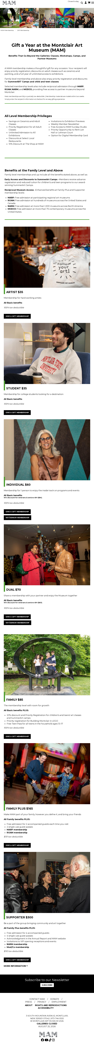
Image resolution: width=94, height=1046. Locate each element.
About (29, 1005)
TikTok (50, 1039)
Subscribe (47, 985)
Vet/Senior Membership (17, 518)
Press (28, 1002)
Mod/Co (11, 947)
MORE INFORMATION (15, 966)
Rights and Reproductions (51, 1005)
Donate (54, 999)
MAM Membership (7, 30)
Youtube (47, 1039)
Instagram (53, 1039)
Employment (59, 1002)
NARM (10, 944)
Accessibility (46, 1008)
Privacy (41, 1002)
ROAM (10, 832)
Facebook (43, 1039)
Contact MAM (37, 999)
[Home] (9, 3)
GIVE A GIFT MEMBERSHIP (17, 316)
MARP (10, 829)
